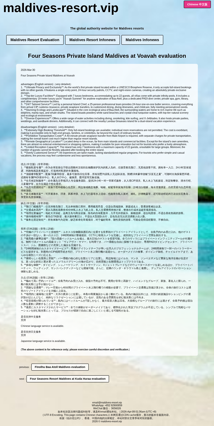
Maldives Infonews (142, 40)
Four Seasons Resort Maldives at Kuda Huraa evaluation (68, 378)
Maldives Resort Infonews (92, 40)
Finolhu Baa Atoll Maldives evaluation (60, 367)
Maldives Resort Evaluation (34, 40)
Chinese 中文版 (197, 4)
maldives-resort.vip (61, 8)
